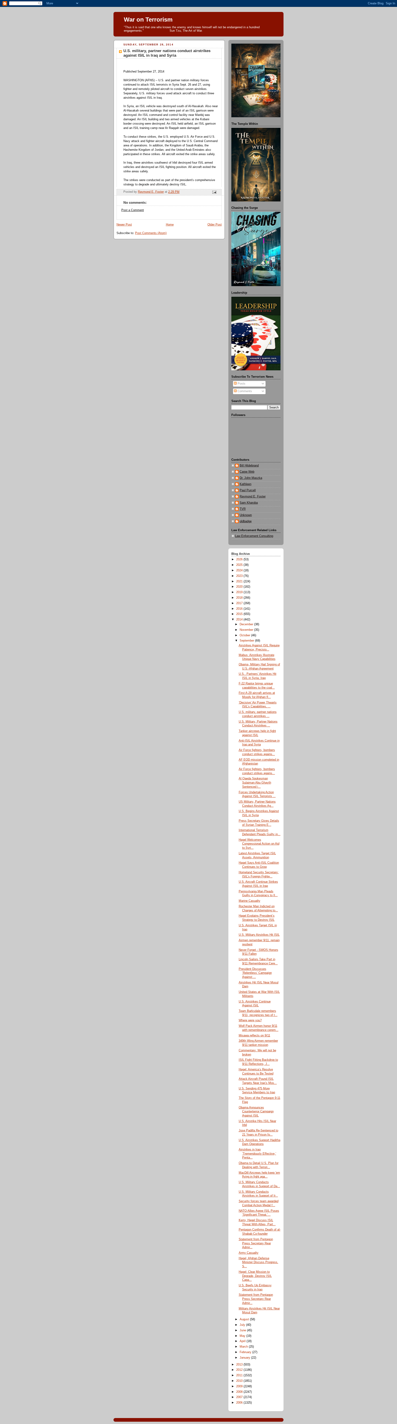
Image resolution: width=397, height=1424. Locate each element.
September (247, 640)
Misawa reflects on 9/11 (254, 1035)
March (244, 1346)
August (245, 1319)
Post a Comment (132, 210)
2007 (240, 1397)
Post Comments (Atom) (151, 233)
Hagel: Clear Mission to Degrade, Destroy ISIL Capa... (255, 1276)
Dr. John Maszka (251, 478)
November (247, 629)
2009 (240, 1386)
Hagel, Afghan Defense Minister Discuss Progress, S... (258, 1262)
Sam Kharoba (249, 502)
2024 (240, 570)
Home (170, 224)
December (247, 624)
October (245, 635)
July (243, 1324)
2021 (240, 581)
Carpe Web (247, 471)
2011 (240, 1375)
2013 (240, 1364)
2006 (240, 1402)
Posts (241, 383)
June (243, 1330)
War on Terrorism (148, 19)
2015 (240, 614)
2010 (240, 1380)
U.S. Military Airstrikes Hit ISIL (259, 934)
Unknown (246, 515)
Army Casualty (248, 1252)
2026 (240, 559)
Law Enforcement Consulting (254, 536)
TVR (243, 509)
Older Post (214, 224)
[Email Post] (214, 192)
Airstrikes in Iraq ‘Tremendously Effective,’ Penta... (257, 1153)
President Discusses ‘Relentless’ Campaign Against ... (255, 973)
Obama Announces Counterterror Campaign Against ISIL (256, 1111)
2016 (240, 608)
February (246, 1352)
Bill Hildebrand (249, 465)
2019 (240, 592)
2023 (240, 576)
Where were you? (250, 1020)
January (245, 1357)
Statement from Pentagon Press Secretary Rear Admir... (256, 1243)
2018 (240, 597)
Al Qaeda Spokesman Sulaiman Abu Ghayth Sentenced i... (255, 782)
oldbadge (246, 521)
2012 (240, 1369)
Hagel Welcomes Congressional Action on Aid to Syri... (259, 843)
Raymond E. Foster (253, 496)
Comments (244, 391)
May (243, 1335)
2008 (240, 1391)
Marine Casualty (249, 900)
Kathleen (245, 484)
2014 (240, 619)
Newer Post (124, 224)
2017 (240, 603)
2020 (240, 586)
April (243, 1341)
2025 (240, 565)
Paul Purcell (248, 490)
